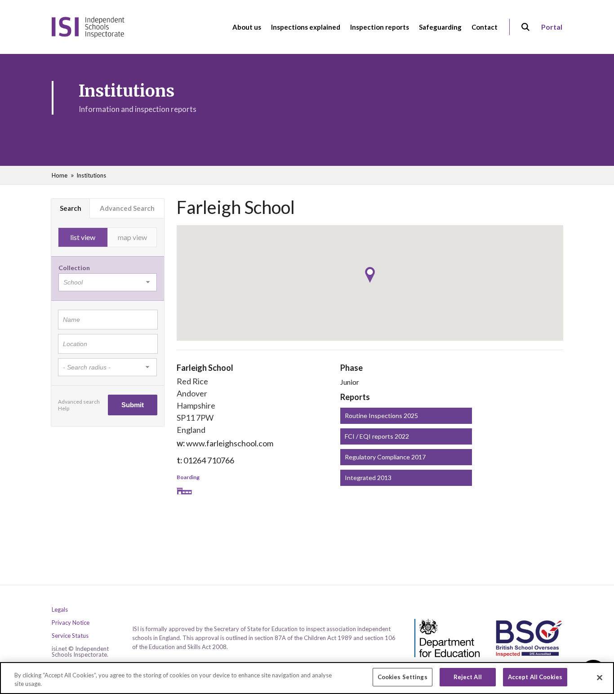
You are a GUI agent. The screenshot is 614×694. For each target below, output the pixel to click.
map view (132, 237)
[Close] (600, 677)
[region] (307, 678)
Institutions (91, 175)
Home (59, 175)
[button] (370, 275)
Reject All (468, 677)
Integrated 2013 (368, 477)
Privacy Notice (70, 623)
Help (63, 408)
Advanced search (79, 401)
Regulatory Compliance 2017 (385, 457)
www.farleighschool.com (229, 443)
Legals (60, 610)
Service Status (70, 636)
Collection (74, 267)
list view (82, 237)
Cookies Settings (402, 677)
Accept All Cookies (535, 677)
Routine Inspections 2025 (381, 415)
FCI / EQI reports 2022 (377, 436)
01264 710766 (208, 460)
